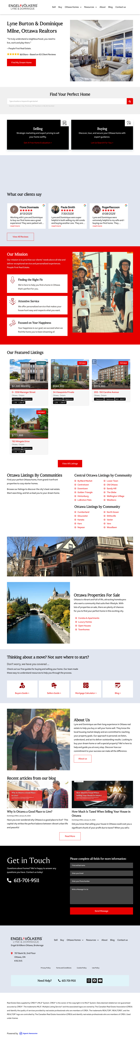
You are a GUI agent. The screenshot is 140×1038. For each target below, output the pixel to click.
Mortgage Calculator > (86, 693)
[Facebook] (94, 980)
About (103, 7)
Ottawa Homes (72, 7)
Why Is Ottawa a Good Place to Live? (29, 811)
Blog (110, 7)
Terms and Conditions (63, 968)
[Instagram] (89, 980)
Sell (54, 7)
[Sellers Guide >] (54, 685)
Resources (89, 7)
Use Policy (95, 968)
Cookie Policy (82, 968)
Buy (60, 7)
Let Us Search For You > (102, 142)
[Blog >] (118, 685)
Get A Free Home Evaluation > (38, 142)
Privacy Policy (46, 968)
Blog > (118, 693)
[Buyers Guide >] (22, 685)
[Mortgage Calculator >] (86, 685)
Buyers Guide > (22, 693)
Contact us (120, 7)
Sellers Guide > (54, 693)
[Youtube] (100, 980)
